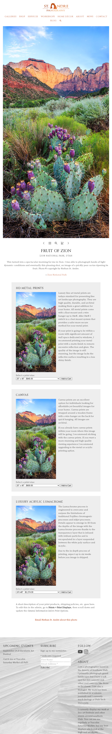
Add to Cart (66, 379)
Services (33, 16)
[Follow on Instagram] (86, 651)
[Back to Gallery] (49, 244)
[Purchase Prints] (62, 244)
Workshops (48, 16)
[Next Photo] (68, 244)
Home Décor (65, 16)
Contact (101, 16)
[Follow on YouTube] (80, 651)
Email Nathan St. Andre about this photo (56, 619)
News (90, 16)
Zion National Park (56, 274)
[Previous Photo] (43, 244)
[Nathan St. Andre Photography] (56, 10)
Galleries (10, 16)
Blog (53, 20)
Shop (22, 16)
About (80, 16)
